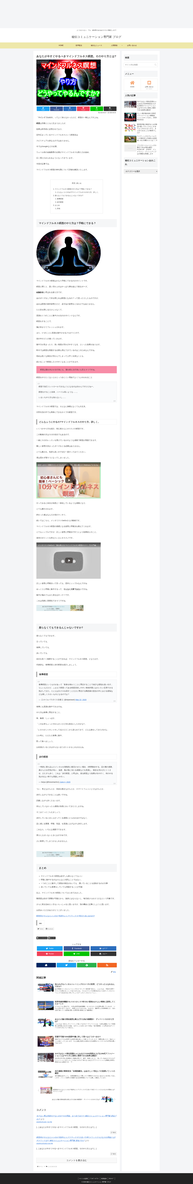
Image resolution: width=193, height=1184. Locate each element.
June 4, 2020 (65, 782)
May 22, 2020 (80, 700)
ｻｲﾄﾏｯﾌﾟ (111, 1178)
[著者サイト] (46, 965)
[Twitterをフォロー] (66, 965)
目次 (73, 183)
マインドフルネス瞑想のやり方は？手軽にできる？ (73, 189)
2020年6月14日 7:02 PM (44, 1122)
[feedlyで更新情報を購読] (86, 965)
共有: (59, 208)
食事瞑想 (60, 199)
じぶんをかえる (42, 938)
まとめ (57, 205)
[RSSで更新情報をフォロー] (107, 965)
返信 (114, 1132)
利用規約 (104, 1178)
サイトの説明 (83, 1178)
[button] (155, 65)
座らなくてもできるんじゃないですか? (69, 195)
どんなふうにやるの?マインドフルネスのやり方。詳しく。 (78, 192)
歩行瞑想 (60, 202)
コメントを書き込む (76, 1160)
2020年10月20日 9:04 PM (44, 1143)
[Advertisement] (60, 14)
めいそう (52, 938)
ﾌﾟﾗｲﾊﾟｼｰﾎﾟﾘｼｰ (94, 1178)
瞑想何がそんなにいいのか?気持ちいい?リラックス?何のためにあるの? (65, 916)
